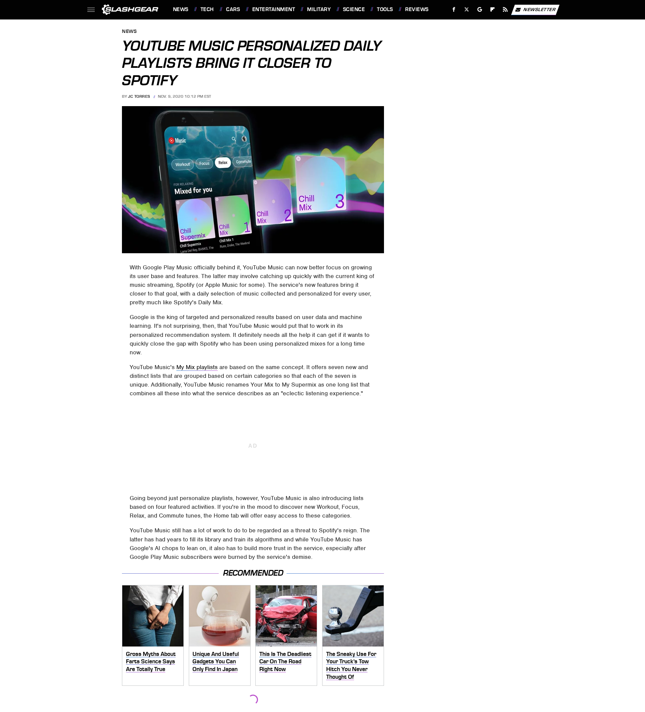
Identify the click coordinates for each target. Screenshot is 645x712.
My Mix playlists (197, 367)
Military (319, 9)
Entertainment (273, 9)
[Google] (479, 9)
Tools (385, 9)
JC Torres (139, 96)
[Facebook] (454, 9)
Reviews (416, 9)
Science (354, 9)
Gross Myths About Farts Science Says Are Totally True (151, 661)
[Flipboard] (493, 9)
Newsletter (539, 9)
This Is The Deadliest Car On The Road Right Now (285, 661)
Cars (233, 9)
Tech (207, 9)
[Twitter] (466, 9)
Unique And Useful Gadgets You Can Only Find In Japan (215, 661)
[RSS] (505, 9)
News (180, 9)
